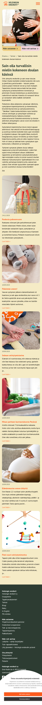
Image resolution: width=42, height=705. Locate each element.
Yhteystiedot (7, 655)
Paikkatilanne (7, 633)
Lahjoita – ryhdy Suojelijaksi (12, 641)
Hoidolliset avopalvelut (11, 625)
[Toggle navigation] (38, 3)
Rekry (4, 608)
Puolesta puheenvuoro (12, 219)
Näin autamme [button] (9, 48)
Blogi (4, 605)
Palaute (5, 661)
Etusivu (6, 56)
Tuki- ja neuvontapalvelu (11, 628)
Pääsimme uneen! (9, 289)
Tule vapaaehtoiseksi (10, 644)
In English (5, 611)
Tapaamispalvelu (8, 630)
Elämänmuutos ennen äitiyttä (14, 488)
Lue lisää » (6, 241)
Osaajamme (6, 596)
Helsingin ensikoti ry (9, 594)
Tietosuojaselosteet (9, 658)
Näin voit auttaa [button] (29, 48)
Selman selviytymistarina (13, 355)
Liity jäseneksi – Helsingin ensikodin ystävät (18, 647)
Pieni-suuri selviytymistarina (14, 554)
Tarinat (14, 56)
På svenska (6, 614)
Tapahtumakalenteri (9, 599)
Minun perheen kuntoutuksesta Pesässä (19, 422)
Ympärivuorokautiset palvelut (13, 622)
